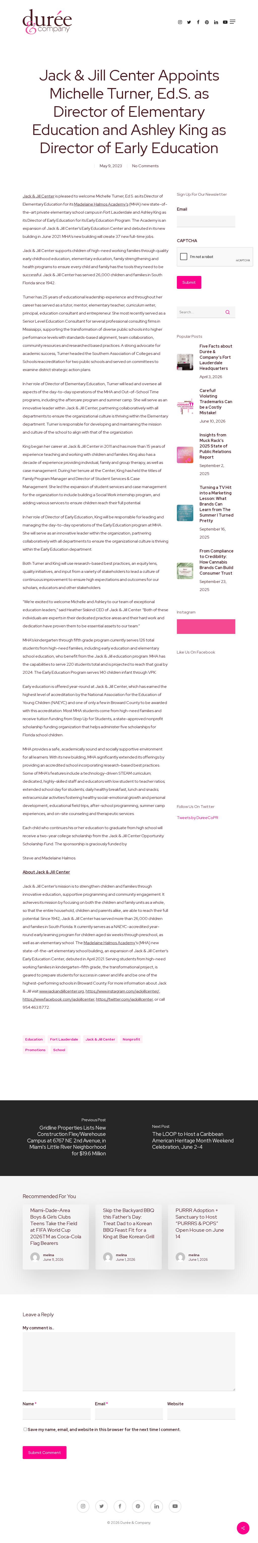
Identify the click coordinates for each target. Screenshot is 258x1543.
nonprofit (131, 1039)
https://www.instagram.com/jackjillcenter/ (122, 991)
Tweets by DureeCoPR (197, 817)
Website (175, 1404)
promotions (35, 1050)
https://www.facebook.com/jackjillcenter (58, 999)
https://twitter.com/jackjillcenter (124, 999)
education (34, 1039)
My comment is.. (38, 1328)
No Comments (145, 166)
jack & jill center (100, 1039)
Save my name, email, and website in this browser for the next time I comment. (104, 1429)
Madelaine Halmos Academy (109, 942)
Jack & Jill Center (38, 196)
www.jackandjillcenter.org (61, 991)
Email (182, 209)
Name (30, 1404)
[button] (232, 21)
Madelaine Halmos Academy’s (101, 204)
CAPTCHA (187, 240)
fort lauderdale (64, 1039)
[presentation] (215, 257)
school (59, 1050)
